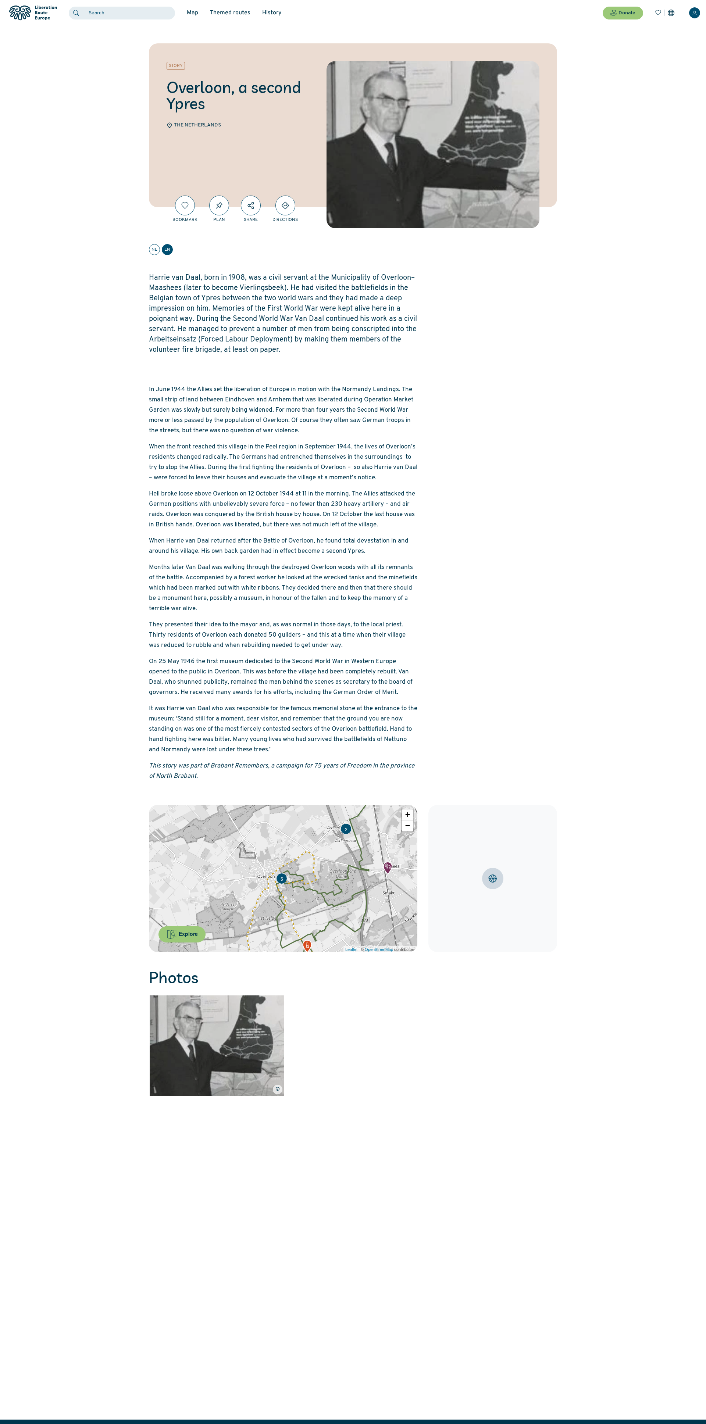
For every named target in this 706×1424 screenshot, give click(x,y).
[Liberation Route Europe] (33, 13)
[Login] (694, 12)
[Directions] (285, 205)
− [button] (407, 825)
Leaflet (351, 949)
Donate (626, 13)
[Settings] (671, 13)
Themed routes (230, 13)
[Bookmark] (185, 205)
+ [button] (407, 814)
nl (154, 249)
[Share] (251, 205)
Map (192, 13)
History (272, 13)
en (167, 249)
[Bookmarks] (658, 13)
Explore (187, 933)
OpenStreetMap (379, 949)
